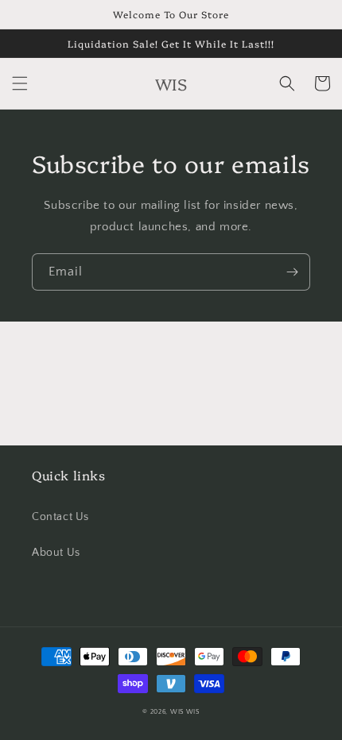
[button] (19, 83)
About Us (56, 552)
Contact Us (60, 517)
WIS (177, 711)
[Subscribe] (291, 272)
